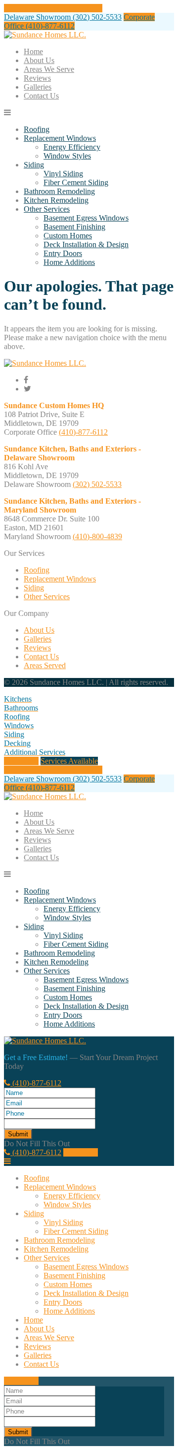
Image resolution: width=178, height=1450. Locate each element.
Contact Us (41, 96)
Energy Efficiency (72, 147)
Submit (18, 1134)
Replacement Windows (60, 138)
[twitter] (27, 389)
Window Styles (67, 156)
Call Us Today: (53, 8)
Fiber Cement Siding (76, 182)
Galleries (37, 87)
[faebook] (26, 380)
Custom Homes (68, 235)
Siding (34, 165)
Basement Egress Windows (86, 218)
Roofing (36, 129)
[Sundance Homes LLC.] (45, 35)
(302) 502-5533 (97, 484)
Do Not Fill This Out (37, 1143)
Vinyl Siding (63, 173)
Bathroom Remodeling (59, 191)
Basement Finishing (74, 227)
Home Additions (69, 262)
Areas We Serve (49, 69)
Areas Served (45, 665)
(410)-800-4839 (97, 536)
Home (33, 51)
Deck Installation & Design (86, 244)
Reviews (37, 78)
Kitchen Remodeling (56, 200)
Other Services (47, 209)
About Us (39, 60)
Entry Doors (63, 253)
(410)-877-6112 (83, 432)
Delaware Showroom (63, 17)
